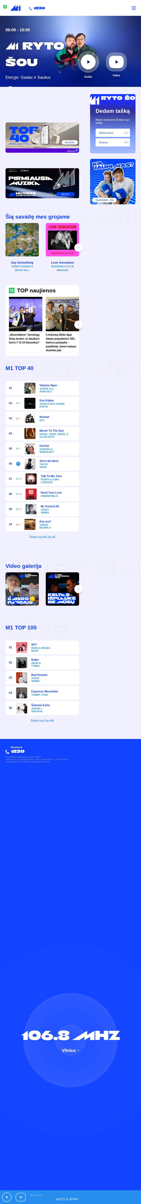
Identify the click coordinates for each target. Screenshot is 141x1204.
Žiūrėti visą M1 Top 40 (42, 536)
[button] (78, 248)
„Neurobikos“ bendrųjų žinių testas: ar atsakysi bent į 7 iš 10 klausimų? (24, 338)
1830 (38, 8)
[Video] (116, 61)
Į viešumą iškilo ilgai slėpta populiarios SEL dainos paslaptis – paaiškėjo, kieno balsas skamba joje (61, 342)
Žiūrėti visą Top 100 (42, 720)
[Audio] (88, 62)
